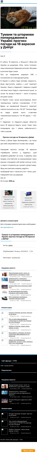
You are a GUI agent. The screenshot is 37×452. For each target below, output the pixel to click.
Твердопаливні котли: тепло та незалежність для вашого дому (19, 273)
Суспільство (16, 257)
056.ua (11, 181)
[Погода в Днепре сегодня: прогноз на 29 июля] (5, 315)
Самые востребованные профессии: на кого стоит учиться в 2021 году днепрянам (20, 341)
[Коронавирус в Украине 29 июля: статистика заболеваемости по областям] (5, 335)
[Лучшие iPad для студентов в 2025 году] (5, 287)
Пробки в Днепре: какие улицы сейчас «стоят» (19, 327)
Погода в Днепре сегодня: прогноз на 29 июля (20, 313)
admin (10, 245)
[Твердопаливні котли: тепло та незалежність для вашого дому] (5, 274)
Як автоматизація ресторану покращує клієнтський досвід (18, 292)
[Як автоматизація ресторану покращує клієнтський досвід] (5, 292)
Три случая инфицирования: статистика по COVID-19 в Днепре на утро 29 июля (20, 320)
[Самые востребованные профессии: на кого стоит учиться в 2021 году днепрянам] (5, 342)
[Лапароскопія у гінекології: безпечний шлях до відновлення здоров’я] (5, 279)
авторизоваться (7, 227)
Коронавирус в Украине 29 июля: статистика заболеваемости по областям (20, 334)
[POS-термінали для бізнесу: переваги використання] (5, 298)
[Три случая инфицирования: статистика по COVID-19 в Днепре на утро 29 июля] (5, 321)
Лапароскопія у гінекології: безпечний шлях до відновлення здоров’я (19, 280)
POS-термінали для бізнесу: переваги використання (18, 297)
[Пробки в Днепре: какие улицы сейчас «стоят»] (5, 328)
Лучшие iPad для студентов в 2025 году (20, 286)
